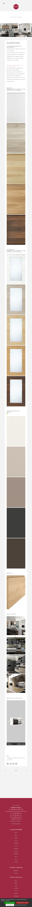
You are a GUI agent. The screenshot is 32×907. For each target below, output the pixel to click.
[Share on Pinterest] (16, 763)
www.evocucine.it (16, 821)
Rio (16, 859)
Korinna (16, 853)
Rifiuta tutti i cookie (23, 902)
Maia (16, 856)
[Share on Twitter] (10, 763)
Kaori (16, 851)
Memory (16, 870)
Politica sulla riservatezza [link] (20, 905)
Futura (16, 843)
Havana (16, 848)
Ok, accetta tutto (10, 902)
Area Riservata (16, 823)
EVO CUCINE (16, 805)
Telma (16, 873)
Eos (16, 840)
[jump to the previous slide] (2, 30)
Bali (16, 835)
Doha (16, 838)
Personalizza (9, 905)
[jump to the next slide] (29, 30)
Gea (16, 845)
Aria (16, 832)
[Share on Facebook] (8, 763)
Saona (16, 861)
